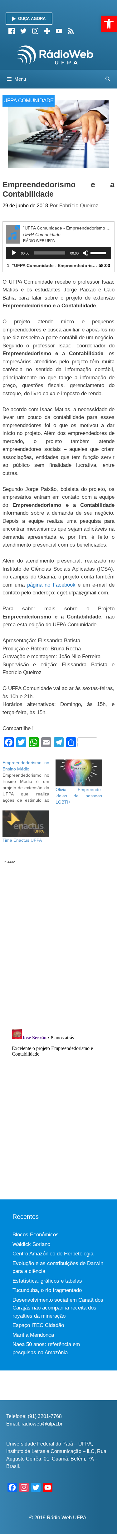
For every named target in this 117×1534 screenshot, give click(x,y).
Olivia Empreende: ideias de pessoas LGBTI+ (79, 796)
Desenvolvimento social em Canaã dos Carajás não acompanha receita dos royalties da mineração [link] (57, 1308)
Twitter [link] (23, 31)
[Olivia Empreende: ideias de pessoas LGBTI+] (79, 772)
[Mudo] (85, 253)
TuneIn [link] (47, 31)
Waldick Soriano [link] (31, 1244)
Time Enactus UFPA (22, 840)
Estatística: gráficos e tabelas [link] (47, 1281)
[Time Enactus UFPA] (25, 823)
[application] (58, 253)
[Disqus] (58, 942)
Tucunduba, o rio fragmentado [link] (47, 1290)
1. (52, 265)
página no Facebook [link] (51, 585)
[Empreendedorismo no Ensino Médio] (29, 781)
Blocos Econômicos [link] (35, 1235)
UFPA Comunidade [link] (28, 100)
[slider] (99, 252)
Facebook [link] (11, 31)
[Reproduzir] (14, 253)
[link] (109, 24)
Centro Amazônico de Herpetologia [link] (52, 1254)
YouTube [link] (59, 31)
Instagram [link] (35, 31)
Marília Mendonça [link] (33, 1335)
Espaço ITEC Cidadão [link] (38, 1325)
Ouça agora (32, 18)
